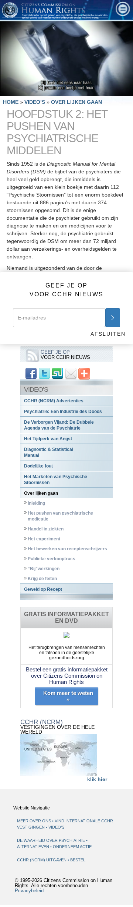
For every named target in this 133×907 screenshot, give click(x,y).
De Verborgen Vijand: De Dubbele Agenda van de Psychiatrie (59, 425)
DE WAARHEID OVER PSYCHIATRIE (51, 840)
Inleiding (36, 503)
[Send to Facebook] (31, 373)
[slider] (65, 90)
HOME (10, 102)
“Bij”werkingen (43, 568)
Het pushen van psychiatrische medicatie (60, 516)
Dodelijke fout (38, 466)
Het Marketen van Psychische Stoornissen (55, 479)
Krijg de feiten (42, 578)
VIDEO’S (35, 102)
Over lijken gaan (41, 493)
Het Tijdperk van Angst (48, 438)
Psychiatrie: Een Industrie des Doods (63, 411)
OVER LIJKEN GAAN (76, 102)
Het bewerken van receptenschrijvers (67, 548)
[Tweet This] (44, 373)
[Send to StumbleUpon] (58, 373)
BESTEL (77, 860)
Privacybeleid (29, 890)
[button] (22, 90)
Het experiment (44, 538)
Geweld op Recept (43, 589)
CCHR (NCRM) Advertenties (53, 400)
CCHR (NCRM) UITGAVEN (42, 860)
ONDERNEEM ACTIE (72, 846)
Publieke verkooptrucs (51, 558)
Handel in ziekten (46, 529)
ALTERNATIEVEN (33, 846)
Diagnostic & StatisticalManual (48, 452)
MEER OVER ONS (34, 821)
